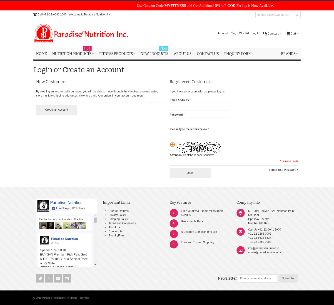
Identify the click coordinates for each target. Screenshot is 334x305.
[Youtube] (58, 278)
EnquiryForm (117, 235)
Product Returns (119, 211)
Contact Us (115, 231)
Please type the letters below (188, 129)
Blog (233, 33)
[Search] (297, 15)
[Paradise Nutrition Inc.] (81, 33)
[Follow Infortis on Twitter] (40, 278)
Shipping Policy (118, 219)
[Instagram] (67, 278)
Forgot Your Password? (283, 169)
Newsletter (227, 278)
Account (223, 33)
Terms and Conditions (122, 223)
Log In (255, 33)
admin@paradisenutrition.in (265, 252)
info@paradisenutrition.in (263, 248)
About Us (114, 227)
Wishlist (244, 33)
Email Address (179, 100)
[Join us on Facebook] (49, 278)
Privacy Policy (117, 215)
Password (176, 114)
